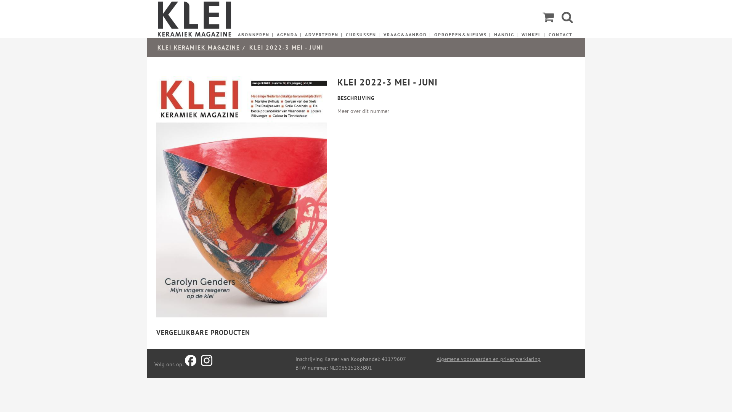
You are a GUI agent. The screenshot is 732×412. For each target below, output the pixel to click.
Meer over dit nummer (363, 111)
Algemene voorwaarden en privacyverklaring (489, 359)
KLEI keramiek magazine (198, 47)
